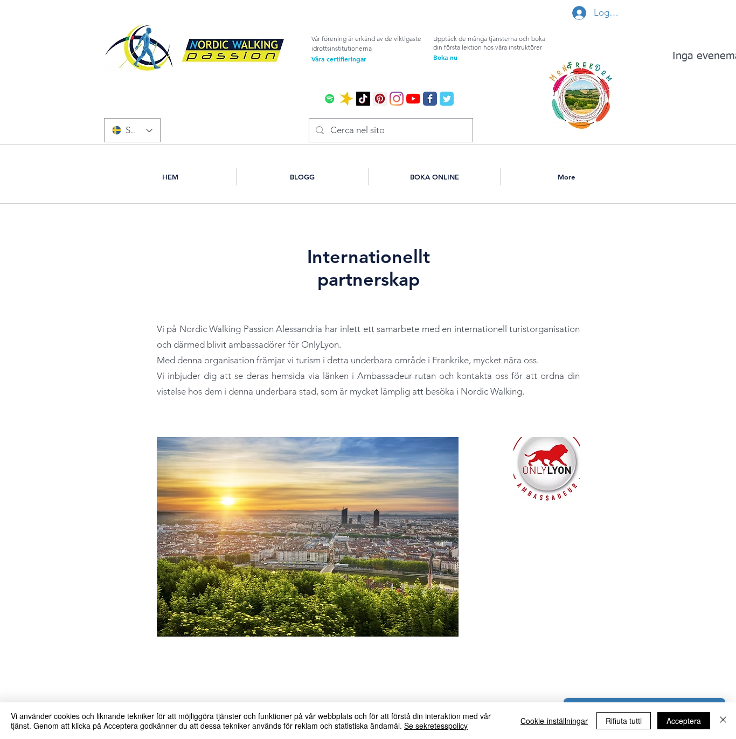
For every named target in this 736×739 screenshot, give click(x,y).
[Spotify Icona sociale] (330, 99)
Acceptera (683, 720)
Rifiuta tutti (624, 720)
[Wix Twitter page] (447, 99)
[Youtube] (413, 99)
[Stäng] (723, 720)
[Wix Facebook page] (430, 99)
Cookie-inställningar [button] (554, 720)
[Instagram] (397, 99)
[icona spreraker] (346, 99)
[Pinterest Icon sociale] (380, 99)
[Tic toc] (363, 99)
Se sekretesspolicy (436, 725)
